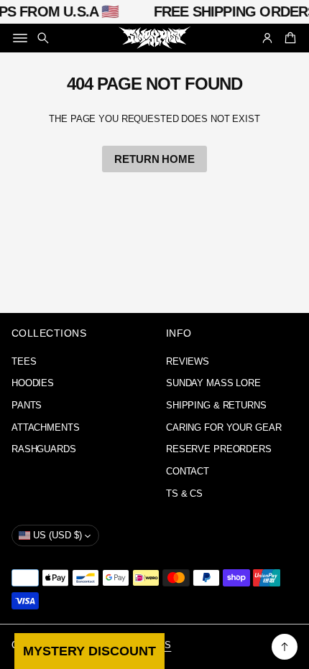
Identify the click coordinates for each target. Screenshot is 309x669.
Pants (26, 406)
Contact (187, 472)
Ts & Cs (184, 494)
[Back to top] (285, 647)
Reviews (187, 362)
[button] (43, 38)
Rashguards (43, 449)
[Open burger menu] (20, 38)
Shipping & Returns (216, 406)
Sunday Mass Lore (213, 383)
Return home (154, 159)
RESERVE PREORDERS (219, 449)
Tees (24, 362)
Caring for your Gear (223, 428)
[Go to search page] (43, 38)
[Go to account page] (267, 38)
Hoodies (32, 383)
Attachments (45, 428)
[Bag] (288, 38)
